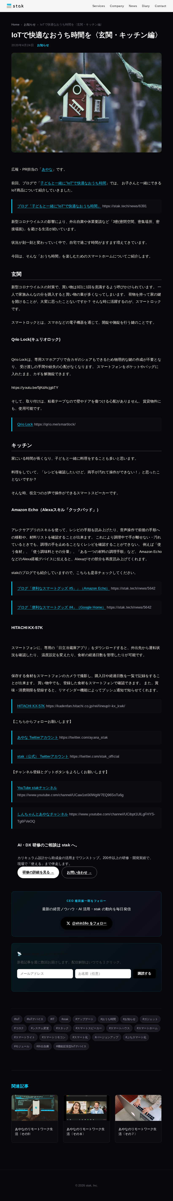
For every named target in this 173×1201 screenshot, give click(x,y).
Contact (160, 6)
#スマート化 (80, 1037)
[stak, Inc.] (15, 6)
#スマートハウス (119, 1028)
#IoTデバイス (35, 1019)
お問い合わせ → (79, 872)
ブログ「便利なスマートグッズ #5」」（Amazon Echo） (63, 588)
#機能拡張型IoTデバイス (71, 1046)
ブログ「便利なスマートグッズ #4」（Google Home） (61, 607)
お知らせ (30, 24)
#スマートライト (24, 1037)
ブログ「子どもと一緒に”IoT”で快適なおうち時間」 (59, 206)
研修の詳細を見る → (38, 872)
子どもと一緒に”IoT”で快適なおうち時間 (73, 183)
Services (98, 6)
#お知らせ (129, 1019)
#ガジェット (150, 1019)
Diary (146, 6)
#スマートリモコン (53, 1037)
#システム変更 (40, 1028)
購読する (144, 973)
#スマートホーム (147, 1028)
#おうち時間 (108, 1019)
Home (15, 24)
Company (117, 6)
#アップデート (84, 1019)
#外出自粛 (42, 1046)
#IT (52, 1019)
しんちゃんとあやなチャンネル (42, 814)
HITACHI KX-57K (31, 706)
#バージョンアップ (106, 1037)
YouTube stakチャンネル (37, 788)
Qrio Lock (25, 424)
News (133, 6)
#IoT (17, 1019)
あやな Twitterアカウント (37, 737)
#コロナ (19, 1028)
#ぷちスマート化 (136, 1037)
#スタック (62, 1028)
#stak (65, 1019)
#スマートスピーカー (89, 1028)
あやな (47, 169)
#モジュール (21, 1046)
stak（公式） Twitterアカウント (43, 756)
